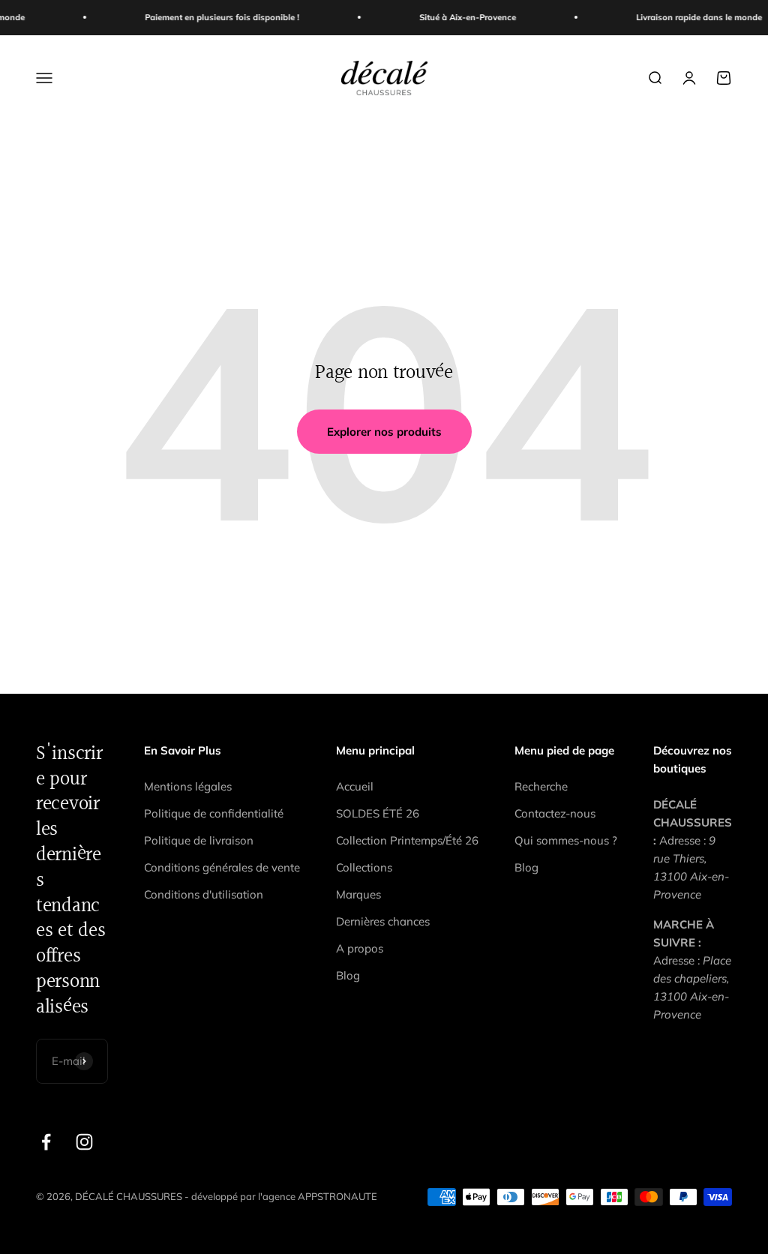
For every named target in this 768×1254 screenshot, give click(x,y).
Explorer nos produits (384, 431)
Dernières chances (383, 921)
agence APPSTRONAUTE (319, 1196)
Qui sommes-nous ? (565, 840)
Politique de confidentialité (214, 813)
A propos (359, 948)
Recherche (541, 786)
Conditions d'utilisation (203, 894)
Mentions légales (188, 786)
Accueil (355, 786)
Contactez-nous (555, 813)
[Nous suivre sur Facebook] (46, 1142)
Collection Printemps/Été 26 (407, 840)
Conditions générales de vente (222, 867)
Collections (364, 867)
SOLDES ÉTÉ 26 (377, 813)
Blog (348, 975)
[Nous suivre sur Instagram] (84, 1142)
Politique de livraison (199, 840)
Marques (358, 894)
